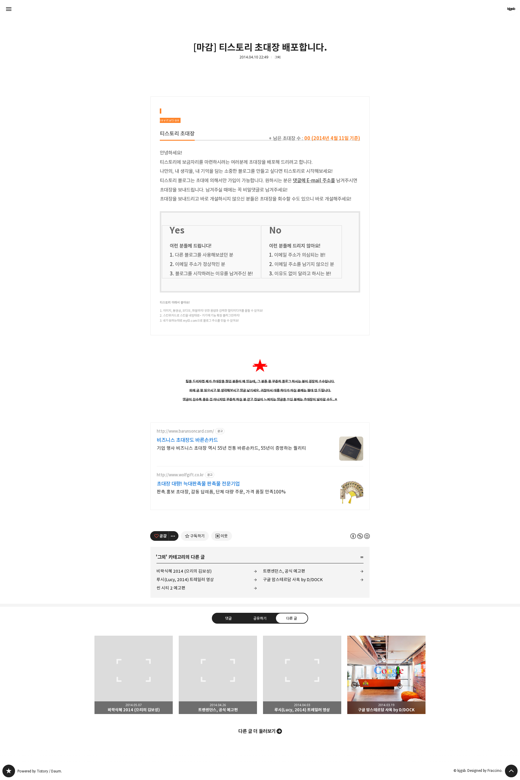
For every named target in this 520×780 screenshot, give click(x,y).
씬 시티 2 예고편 (170, 588)
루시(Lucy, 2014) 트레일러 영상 (185, 579)
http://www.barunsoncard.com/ (185, 431)
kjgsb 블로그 (9, 771)
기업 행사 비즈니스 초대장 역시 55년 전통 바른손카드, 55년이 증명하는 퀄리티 (231, 448)
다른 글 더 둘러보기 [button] (257, 731)
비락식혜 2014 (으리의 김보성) (184, 571)
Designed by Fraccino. (485, 770)
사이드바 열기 (9, 9)
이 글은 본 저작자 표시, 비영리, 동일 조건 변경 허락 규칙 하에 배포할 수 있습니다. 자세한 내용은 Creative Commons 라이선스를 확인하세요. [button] (360, 536)
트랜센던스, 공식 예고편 (284, 571)
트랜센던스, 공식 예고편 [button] (218, 675)
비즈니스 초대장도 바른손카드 (187, 440)
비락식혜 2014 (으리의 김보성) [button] (133, 675)
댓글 (228, 618)
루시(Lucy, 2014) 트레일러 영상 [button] (302, 675)
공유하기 (260, 618)
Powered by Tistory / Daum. (39, 771)
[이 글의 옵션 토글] (173, 536)
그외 (277, 57)
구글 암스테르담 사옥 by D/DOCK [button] (386, 675)
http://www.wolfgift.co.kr (180, 475)
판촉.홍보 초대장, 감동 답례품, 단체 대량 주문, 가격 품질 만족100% (221, 492)
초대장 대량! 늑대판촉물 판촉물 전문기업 (198, 484)
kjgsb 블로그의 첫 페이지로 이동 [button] (260, 9)
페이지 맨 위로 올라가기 (511, 771)
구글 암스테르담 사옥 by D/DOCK (293, 579)
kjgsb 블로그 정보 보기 (511, 9)
